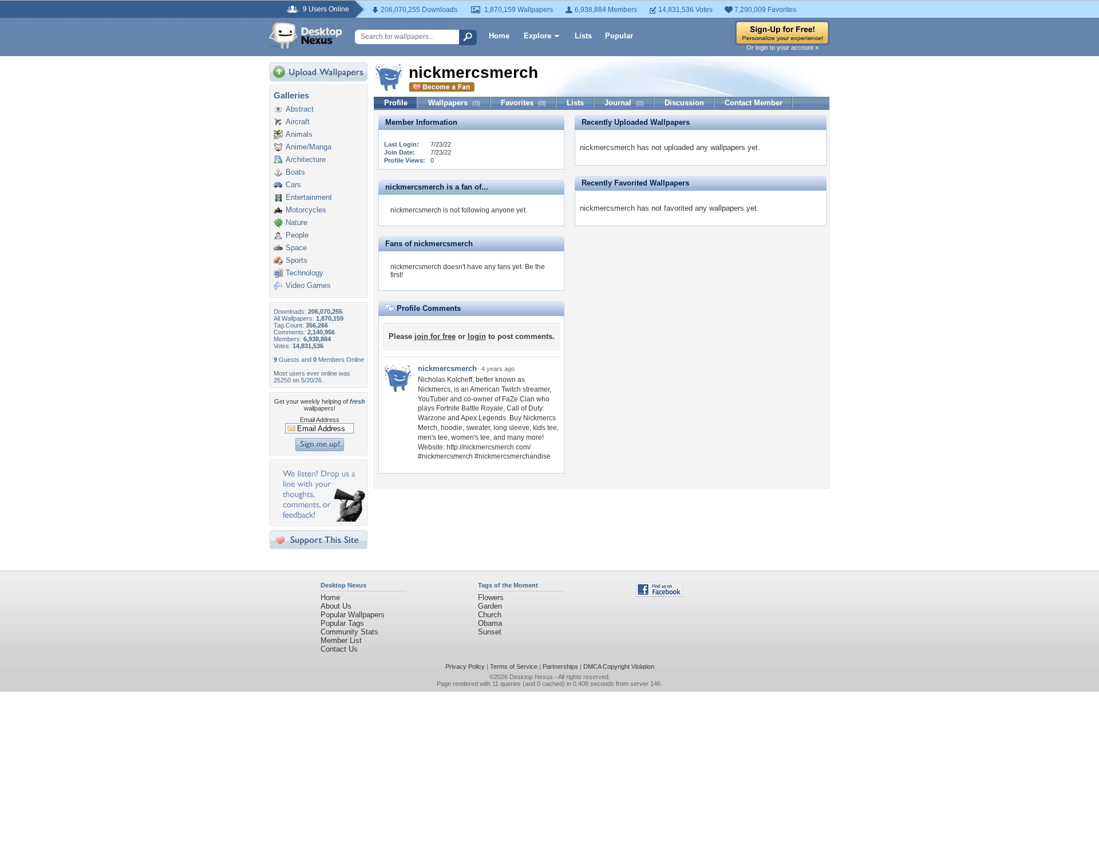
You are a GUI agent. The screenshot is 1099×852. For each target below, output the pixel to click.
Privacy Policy (465, 666)
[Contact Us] (322, 519)
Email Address (319, 419)
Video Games (308, 285)
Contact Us (339, 649)
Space (296, 247)
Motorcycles (306, 210)
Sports (296, 260)
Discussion (684, 102)
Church (489, 614)
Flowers (491, 597)
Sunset (489, 632)
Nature (296, 222)
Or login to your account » (782, 47)
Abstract (300, 109)
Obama (490, 623)
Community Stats (349, 632)
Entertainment (309, 197)
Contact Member (753, 102)
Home (499, 35)
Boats (295, 172)
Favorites (523, 102)
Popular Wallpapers (353, 614)
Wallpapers (454, 102)
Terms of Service (513, 666)
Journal (624, 102)
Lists (583, 35)
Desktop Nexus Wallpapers (305, 35)
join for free (435, 336)
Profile (396, 102)
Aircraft (298, 121)
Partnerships (560, 666)
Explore (537, 35)
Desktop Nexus (531, 676)
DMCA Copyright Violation (618, 666)
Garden (490, 606)
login (477, 336)
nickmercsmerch (447, 368)
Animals (299, 134)
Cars (293, 184)
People (297, 235)
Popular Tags (342, 623)
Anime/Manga (308, 147)
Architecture (306, 159)
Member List (341, 640)
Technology (304, 273)
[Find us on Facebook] (659, 594)
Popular (619, 35)
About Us (336, 606)
